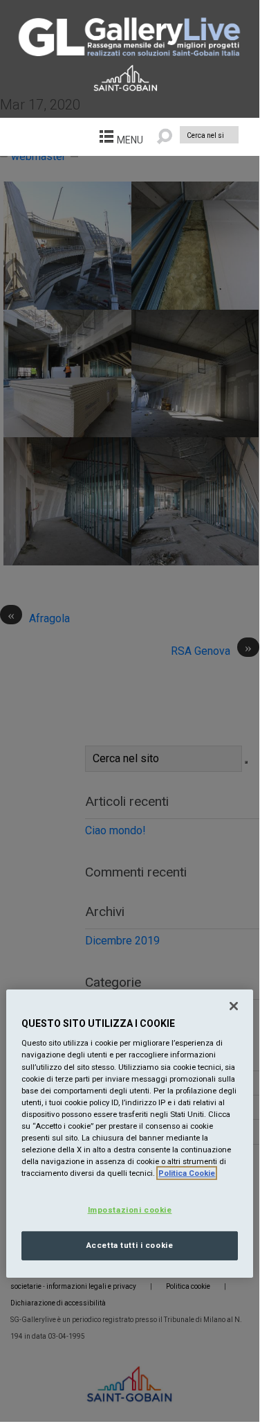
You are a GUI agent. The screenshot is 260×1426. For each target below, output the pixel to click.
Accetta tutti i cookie (130, 1245)
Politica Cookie (186, 1173)
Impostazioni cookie (130, 1210)
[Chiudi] (234, 1006)
